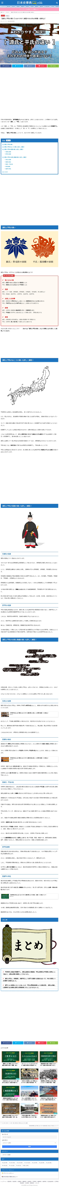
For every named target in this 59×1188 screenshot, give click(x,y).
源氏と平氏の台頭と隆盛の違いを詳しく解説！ (15, 157)
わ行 (19, 1165)
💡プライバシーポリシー (8, 1173)
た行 (28, 1162)
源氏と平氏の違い (8, 144)
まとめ (5, 171)
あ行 (5, 1162)
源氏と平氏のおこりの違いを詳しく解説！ (14, 146)
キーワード (5, 1134)
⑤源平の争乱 (8, 168)
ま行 (49, 1162)
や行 (5, 1165)
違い (8, 15)
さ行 (20, 1162)
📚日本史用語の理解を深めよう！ (10, 1176)
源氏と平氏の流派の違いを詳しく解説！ (13, 149)
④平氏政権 (7, 166)
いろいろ (2, 15)
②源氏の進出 (8, 161)
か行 (13, 1162)
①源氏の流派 (8, 151)
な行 (35, 1162)
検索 (29, 1146)
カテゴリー (5, 1140)
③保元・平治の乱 (9, 164)
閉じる (8, 140)
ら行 (12, 1165)
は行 (42, 1162)
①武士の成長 (8, 159)
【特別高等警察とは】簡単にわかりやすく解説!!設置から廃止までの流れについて (43, 1125)
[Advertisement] (29, 81)
